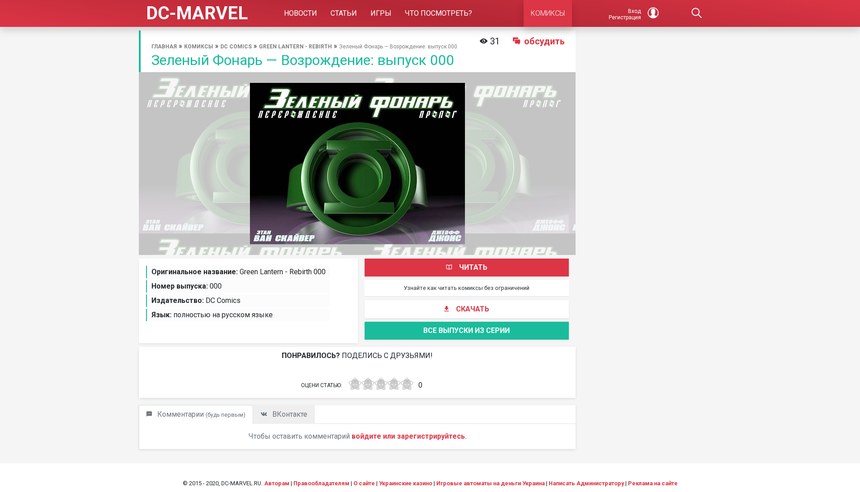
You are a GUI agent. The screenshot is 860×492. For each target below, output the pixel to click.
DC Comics (236, 46)
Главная (164, 46)
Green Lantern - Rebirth (295, 46)
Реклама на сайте (653, 483)
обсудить (544, 41)
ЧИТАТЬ (473, 267)
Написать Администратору (586, 483)
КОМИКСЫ (548, 13)
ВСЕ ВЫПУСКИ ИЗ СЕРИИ (466, 330)
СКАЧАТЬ (472, 309)
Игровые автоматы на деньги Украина (490, 483)
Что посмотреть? (438, 13)
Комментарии (200, 414)
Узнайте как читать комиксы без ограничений (466, 288)
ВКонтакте (289, 414)
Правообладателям (321, 483)
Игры (380, 13)
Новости (300, 13)
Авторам (276, 483)
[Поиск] (697, 13)
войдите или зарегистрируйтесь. (409, 436)
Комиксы (198, 46)
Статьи (344, 13)
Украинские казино (405, 483)
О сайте (364, 483)
